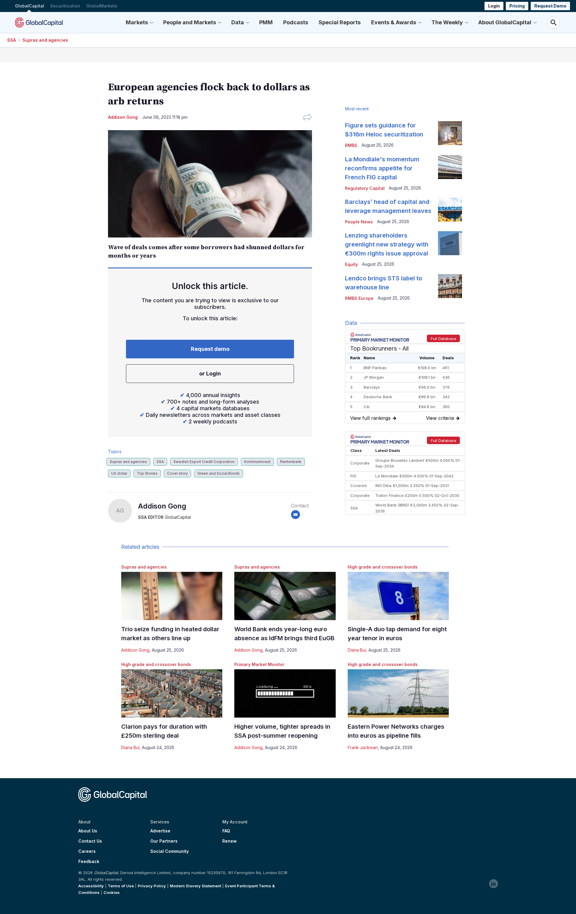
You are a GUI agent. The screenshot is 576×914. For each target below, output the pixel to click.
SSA (11, 40)
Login (494, 5)
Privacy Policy (152, 885)
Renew (229, 841)
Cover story (177, 473)
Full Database (443, 338)
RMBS (351, 145)
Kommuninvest (257, 461)
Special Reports (340, 22)
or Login (210, 373)
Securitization (65, 5)
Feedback (88, 861)
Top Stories (147, 473)
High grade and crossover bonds (383, 566)
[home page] (39, 22)
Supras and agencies (45, 40)
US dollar (119, 473)
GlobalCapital (29, 5)
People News (359, 221)
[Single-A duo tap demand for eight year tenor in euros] (398, 596)
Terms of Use (121, 885)
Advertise (160, 831)
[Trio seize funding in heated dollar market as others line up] (171, 596)
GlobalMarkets (101, 5)
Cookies (112, 892)
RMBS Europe (359, 298)
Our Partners (164, 841)
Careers (87, 851)
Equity (351, 264)
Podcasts (295, 22)
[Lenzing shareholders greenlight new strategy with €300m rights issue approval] (450, 243)
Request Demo (550, 5)
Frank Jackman (363, 747)
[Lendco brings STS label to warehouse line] (450, 286)
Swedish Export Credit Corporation (204, 461)
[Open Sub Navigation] (151, 22)
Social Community (169, 851)
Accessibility (91, 885)
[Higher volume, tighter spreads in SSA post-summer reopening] (284, 693)
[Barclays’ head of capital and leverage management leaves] (450, 210)
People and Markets (189, 22)
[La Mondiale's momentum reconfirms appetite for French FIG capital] (450, 167)
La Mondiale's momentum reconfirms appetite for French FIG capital (382, 168)
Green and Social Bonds (218, 473)
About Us (87, 831)
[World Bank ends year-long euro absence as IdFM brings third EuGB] (284, 596)
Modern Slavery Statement (195, 885)
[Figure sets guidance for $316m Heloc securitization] (450, 133)
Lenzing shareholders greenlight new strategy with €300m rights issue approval (386, 244)
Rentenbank (291, 461)
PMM (266, 22)
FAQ (226, 831)
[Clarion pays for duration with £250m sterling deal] (171, 693)
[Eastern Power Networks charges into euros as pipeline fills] (398, 693)
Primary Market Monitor (259, 664)
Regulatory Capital (365, 188)
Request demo (210, 349)
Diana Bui (357, 650)
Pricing (517, 5)
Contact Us (90, 841)
